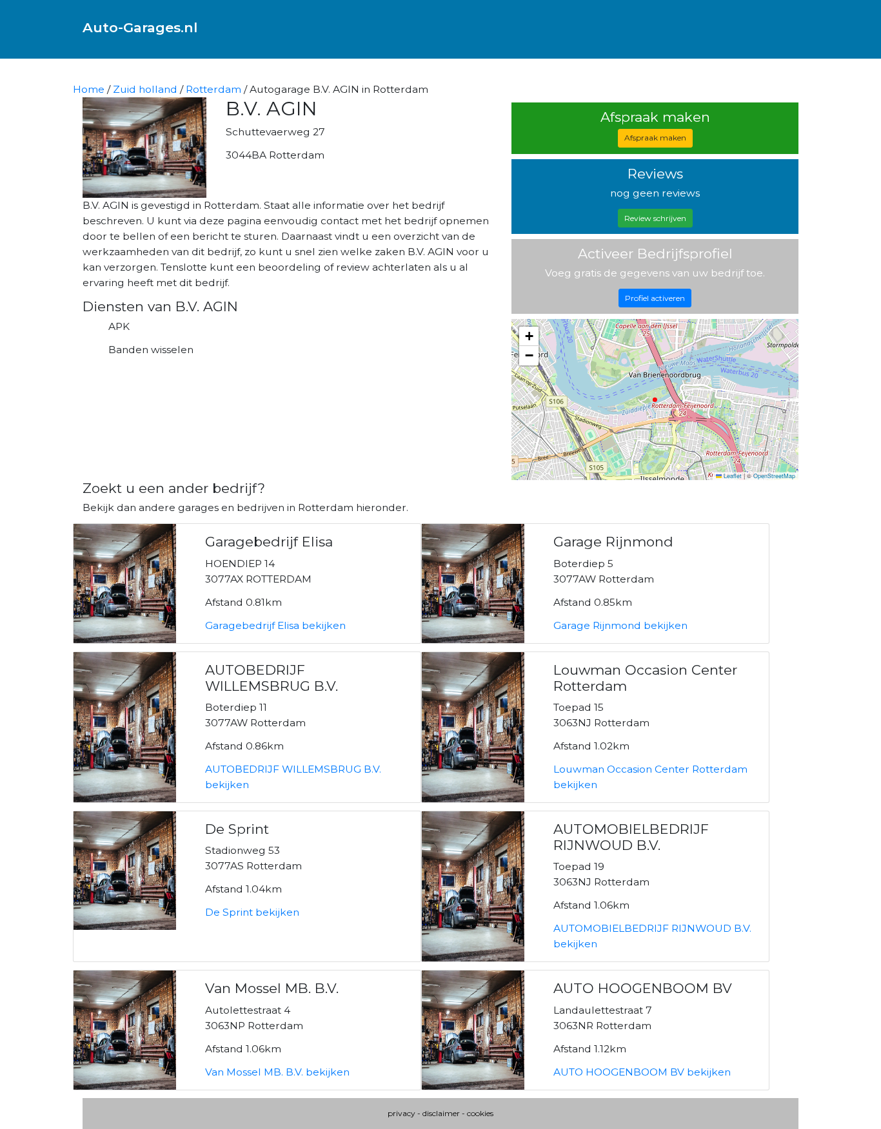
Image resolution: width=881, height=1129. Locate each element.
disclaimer (441, 1113)
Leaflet (732, 476)
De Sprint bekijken (252, 912)
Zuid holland (145, 89)
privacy (401, 1113)
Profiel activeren (655, 298)
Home (88, 89)
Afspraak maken (655, 137)
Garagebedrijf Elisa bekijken (275, 625)
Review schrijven (655, 218)
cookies (480, 1113)
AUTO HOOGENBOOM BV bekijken (642, 1072)
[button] (529, 336)
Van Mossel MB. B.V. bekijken (277, 1072)
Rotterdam (213, 89)
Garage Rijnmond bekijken (620, 625)
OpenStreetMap (774, 476)
